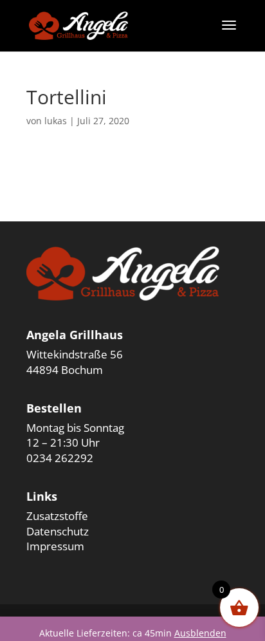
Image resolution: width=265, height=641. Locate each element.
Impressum (55, 546)
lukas (55, 121)
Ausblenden (200, 633)
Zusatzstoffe (57, 515)
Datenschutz (57, 531)
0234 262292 (59, 458)
